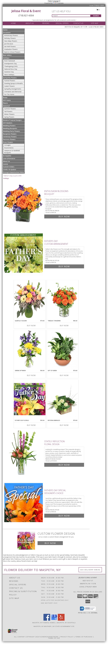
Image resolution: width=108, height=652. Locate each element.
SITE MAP (94, 23)
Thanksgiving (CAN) (11, 66)
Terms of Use (54, 638)
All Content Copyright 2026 (26, 637)
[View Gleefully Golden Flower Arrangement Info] (29, 299)
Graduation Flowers (11, 49)
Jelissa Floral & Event (26, 11)
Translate (60, 3)
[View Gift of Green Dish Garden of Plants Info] (62, 349)
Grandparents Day (10, 64)
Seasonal (6, 106)
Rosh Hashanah (9, 61)
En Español (7, 156)
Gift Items (7, 100)
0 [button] (99, 10)
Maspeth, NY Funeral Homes (43, 623)
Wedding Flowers (9, 126)
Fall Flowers (8, 111)
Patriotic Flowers (9, 139)
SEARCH (96, 16)
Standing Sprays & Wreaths (13, 83)
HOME (13, 23)
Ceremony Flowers (9, 137)
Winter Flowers (9, 114)
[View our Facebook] (46, 620)
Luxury (5, 164)
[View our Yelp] (61, 620)
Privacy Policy (66, 637)
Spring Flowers (9, 117)
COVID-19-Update (9, 170)
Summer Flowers (10, 109)
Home (5, 30)
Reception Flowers (9, 134)
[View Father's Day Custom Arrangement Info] (23, 253)
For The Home (9, 94)
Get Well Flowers (10, 46)
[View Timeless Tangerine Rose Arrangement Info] (62, 299)
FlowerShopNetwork (49, 637)
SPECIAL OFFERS (62, 23)
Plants (5, 103)
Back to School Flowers (12, 52)
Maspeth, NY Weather (42, 626)
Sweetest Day (9, 72)
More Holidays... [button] (9, 75)
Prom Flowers (8, 142)
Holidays (6, 58)
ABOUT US (30, 23)
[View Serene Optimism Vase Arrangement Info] (29, 349)
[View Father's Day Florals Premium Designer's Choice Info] (29, 399)
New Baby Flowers (10, 41)
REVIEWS (45, 23)
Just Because (8, 44)
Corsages (7, 145)
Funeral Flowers (9, 81)
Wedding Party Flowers (11, 131)
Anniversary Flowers (11, 35)
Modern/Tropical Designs (12, 120)
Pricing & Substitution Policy (13, 172)
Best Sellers (7, 55)
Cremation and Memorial (12, 92)
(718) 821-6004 (99, 5)
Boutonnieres (9, 148)
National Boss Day (10, 69)
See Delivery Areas (90, 569)
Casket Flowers (9, 86)
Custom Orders (8, 167)
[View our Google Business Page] (54, 620)
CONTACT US (78, 23)
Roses (5, 98)
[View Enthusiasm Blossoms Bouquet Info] (23, 203)
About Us (6, 161)
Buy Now (64, 216)
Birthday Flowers (10, 38)
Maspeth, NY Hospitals (66, 623)
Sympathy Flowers (10, 78)
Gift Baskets (7, 123)
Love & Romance (9, 158)
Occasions (6, 33)
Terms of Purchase (83, 637)
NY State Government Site (63, 626)
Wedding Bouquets (10, 128)
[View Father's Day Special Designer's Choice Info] (23, 503)
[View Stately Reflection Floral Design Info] (23, 453)
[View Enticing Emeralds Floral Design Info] (62, 399)
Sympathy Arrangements (12, 89)
